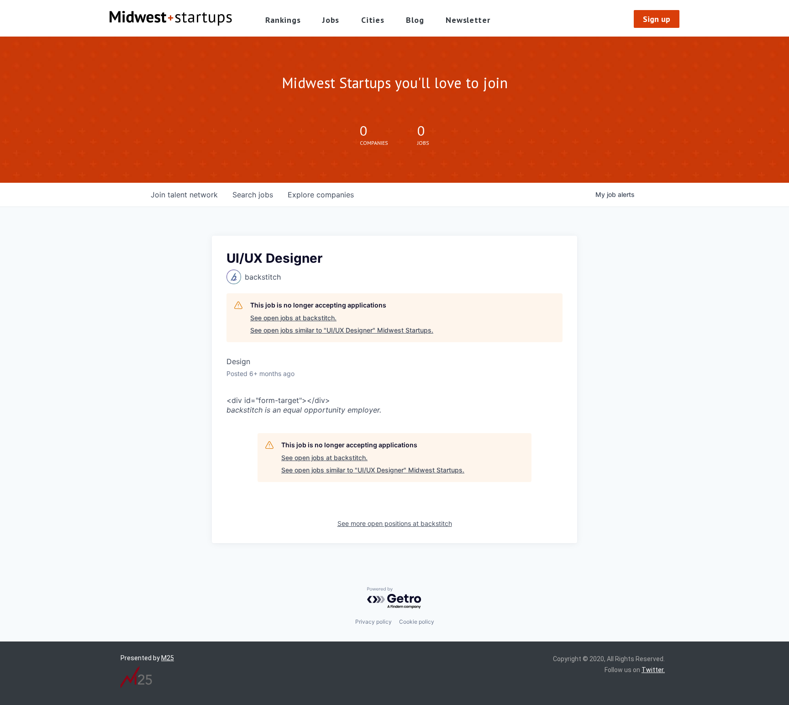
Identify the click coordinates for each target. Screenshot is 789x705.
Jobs (330, 20)
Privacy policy (373, 621)
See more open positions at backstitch (394, 523)
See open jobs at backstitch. (293, 318)
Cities (372, 20)
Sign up (656, 19)
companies (321, 194)
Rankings (283, 20)
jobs (252, 194)
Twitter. (653, 669)
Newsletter (468, 20)
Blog (415, 20)
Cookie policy (416, 621)
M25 (167, 658)
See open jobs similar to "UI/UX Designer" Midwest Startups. (341, 330)
